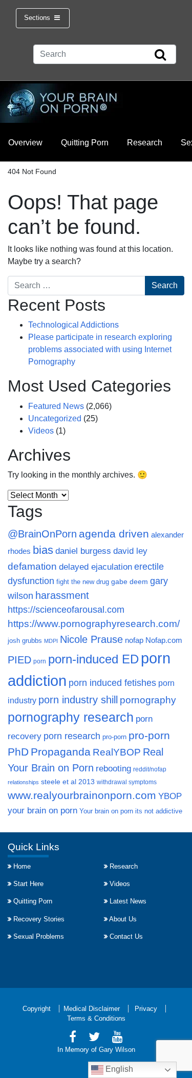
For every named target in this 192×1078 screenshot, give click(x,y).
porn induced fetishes (112, 682)
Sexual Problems (38, 936)
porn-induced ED (93, 659)
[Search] (160, 55)
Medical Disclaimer (91, 1008)
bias (43, 550)
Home (22, 866)
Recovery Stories (39, 919)
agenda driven (114, 534)
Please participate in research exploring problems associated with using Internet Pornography (100, 349)
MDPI (51, 641)
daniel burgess (83, 551)
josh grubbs (25, 640)
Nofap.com (163, 640)
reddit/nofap (149, 769)
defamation (32, 566)
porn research (72, 736)
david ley (130, 551)
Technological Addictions (73, 324)
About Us (123, 919)
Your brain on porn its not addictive (130, 811)
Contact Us (126, 936)
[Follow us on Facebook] (72, 1038)
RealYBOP (117, 752)
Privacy (146, 1008)
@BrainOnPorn (42, 534)
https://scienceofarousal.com (66, 610)
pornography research (71, 717)
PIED (19, 659)
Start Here (28, 884)
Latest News (128, 901)
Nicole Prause (91, 639)
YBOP (170, 796)
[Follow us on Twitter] (94, 1038)
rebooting (113, 768)
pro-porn (114, 737)
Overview (25, 142)
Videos (41, 430)
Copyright (37, 1008)
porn (39, 661)
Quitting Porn (85, 142)
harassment (62, 595)
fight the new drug (82, 582)
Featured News (56, 406)
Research (144, 142)
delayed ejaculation (95, 567)
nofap (134, 640)
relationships (23, 782)
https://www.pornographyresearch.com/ (94, 623)
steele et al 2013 (68, 782)
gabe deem (129, 582)
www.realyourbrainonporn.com (82, 795)
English (118, 1069)
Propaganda (61, 752)
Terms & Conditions (96, 1018)
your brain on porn (42, 810)
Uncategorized (54, 418)
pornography (148, 700)
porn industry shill (78, 699)
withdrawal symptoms (127, 782)
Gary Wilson (117, 1049)
